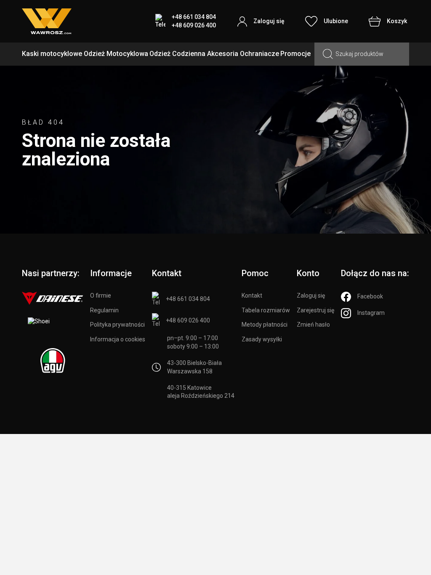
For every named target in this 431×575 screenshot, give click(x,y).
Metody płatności (264, 324)
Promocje (295, 54)
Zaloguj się (311, 295)
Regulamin (104, 310)
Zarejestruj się (315, 310)
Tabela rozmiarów (266, 310)
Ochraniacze (259, 54)
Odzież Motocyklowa (116, 54)
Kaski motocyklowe (52, 54)
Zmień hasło (313, 324)
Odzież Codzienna (177, 54)
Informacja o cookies (117, 339)
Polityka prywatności (117, 324)
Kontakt (252, 295)
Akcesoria (222, 54)
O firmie (100, 295)
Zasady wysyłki (262, 339)
